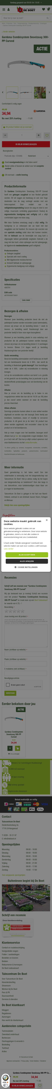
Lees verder (8, 549)
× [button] (47, 520)
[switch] (5, 1085)
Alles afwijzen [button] (27, 561)
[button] (26, 567)
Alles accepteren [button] (27, 554)
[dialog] (26, 544)
